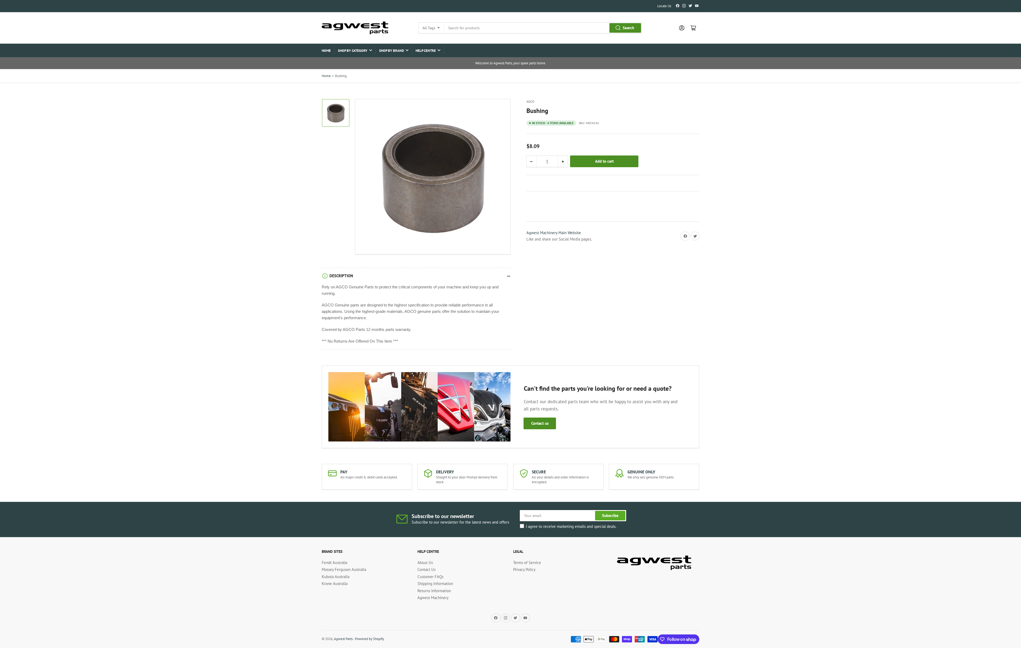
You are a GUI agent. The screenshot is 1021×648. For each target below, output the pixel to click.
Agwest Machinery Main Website (553, 232)
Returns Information (434, 590)
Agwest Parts (343, 639)
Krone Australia (335, 583)
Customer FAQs (430, 576)
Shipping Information (435, 583)
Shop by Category (352, 50)
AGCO (530, 101)
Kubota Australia (335, 576)
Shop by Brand (391, 50)
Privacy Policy (524, 569)
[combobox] (543, 27)
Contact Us (426, 569)
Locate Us (664, 6)
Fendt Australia (334, 562)
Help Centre (426, 50)
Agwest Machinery (433, 597)
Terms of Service (527, 562)
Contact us (540, 423)
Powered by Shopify (369, 639)
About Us (425, 562)
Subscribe (610, 515)
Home (326, 50)
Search (628, 27)
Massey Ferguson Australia (344, 569)
